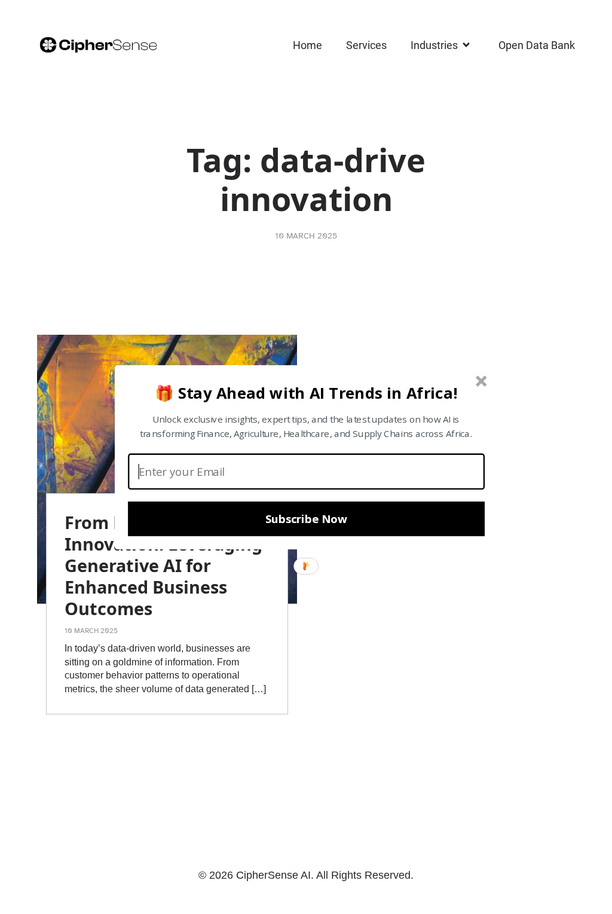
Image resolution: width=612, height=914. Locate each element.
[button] (306, 392)
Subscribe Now (306, 519)
